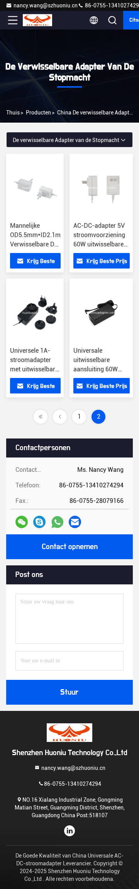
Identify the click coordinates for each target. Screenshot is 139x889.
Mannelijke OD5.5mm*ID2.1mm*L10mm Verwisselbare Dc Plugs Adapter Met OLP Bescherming (50, 244)
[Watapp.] (57, 522)
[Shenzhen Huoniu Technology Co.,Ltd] (38, 20)
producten (38, 112)
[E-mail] (75, 522)
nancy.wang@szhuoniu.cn (46, 5)
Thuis (13, 112)
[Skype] (39, 522)
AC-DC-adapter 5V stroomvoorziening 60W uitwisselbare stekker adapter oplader (99, 244)
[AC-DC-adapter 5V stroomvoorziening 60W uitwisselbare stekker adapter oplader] (101, 188)
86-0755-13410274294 (72, 784)
